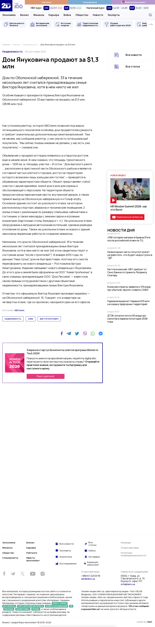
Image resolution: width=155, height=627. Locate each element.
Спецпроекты (90, 2)
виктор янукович (49, 319)
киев (30, 319)
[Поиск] (150, 15)
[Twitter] (77, 333)
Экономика (9, 15)
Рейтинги (46, 2)
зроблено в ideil (144, 622)
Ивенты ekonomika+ (33, 559)
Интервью (94, 557)
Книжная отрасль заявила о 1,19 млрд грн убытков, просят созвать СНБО (129, 288)
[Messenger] (101, 334)
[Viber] (85, 334)
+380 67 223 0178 (90, 576)
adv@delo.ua (88, 579)
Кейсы (92, 550)
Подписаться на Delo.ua (129, 217)
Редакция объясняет (93, 563)
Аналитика (65, 557)
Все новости (134, 55)
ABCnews (19, 310)
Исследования (67, 563)
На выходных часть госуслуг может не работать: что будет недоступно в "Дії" (129, 255)
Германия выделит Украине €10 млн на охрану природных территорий (128, 302)
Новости (98, 15)
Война (67, 15)
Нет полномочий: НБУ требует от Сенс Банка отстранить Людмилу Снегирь (127, 272)
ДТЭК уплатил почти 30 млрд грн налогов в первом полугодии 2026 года (127, 318)
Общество (82, 15)
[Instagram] (43, 574)
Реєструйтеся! (45, 376)
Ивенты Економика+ (133, 2)
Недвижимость (12, 51)
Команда (126, 542)
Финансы (38, 15)
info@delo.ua (128, 584)
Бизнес (24, 15)
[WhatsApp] (93, 334)
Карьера (54, 15)
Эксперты (114, 15)
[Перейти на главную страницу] (6, 5)
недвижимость (13, 319)
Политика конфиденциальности (133, 554)
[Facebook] (62, 333)
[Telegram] (69, 333)
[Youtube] (32, 574)
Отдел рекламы (130, 547)
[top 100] (18, 5)
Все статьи (133, 66)
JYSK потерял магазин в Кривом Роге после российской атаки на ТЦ (128, 239)
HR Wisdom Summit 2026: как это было (128, 208)
